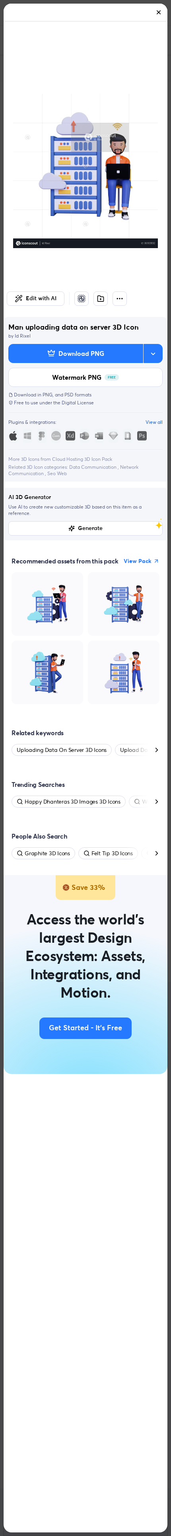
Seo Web (57, 473)
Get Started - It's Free (85, 1028)
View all (154, 422)
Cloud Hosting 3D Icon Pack (82, 459)
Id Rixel (23, 336)
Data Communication (93, 467)
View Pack (138, 561)
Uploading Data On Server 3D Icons (62, 749)
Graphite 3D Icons (47, 853)
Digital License (78, 403)
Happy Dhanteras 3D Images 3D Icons (72, 801)
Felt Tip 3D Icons (112, 853)
